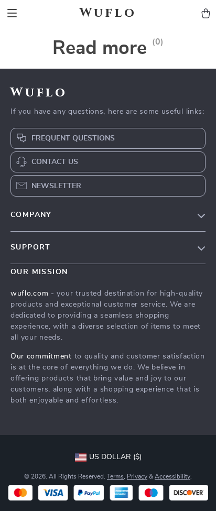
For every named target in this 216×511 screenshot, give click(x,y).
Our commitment (41, 356)
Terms (115, 476)
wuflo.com (29, 293)
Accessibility (172, 476)
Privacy (137, 476)
